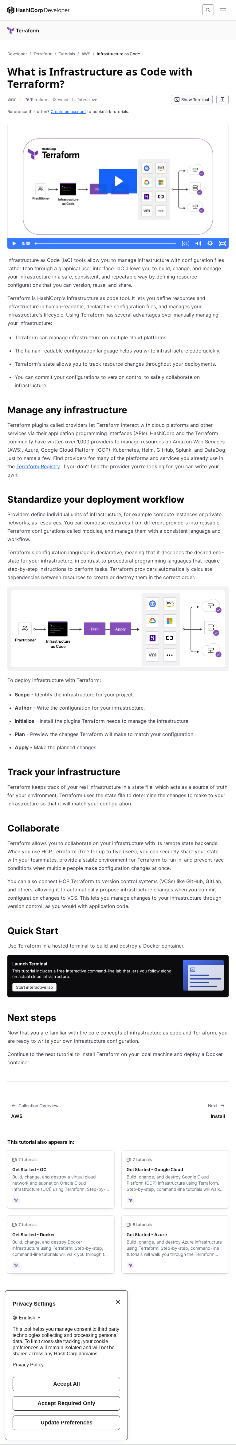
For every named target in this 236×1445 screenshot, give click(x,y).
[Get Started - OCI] (60, 1179)
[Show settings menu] (210, 243)
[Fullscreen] (222, 243)
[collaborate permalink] (65, 829)
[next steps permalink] (62, 1018)
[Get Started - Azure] (175, 1244)
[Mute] (198, 243)
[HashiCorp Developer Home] (38, 10)
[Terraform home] (23, 30)
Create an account (68, 111)
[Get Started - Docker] (60, 1244)
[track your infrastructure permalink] (126, 773)
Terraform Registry (38, 466)
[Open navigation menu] (223, 10)
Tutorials (67, 53)
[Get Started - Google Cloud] (175, 1179)
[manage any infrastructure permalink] (133, 411)
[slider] (106, 243)
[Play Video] (13, 243)
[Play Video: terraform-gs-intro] (118, 181)
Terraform (42, 53)
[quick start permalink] (64, 931)
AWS (85, 53)
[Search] (208, 10)
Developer (17, 53)
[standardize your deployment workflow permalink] (190, 500)
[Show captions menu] (185, 243)
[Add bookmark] (222, 99)
